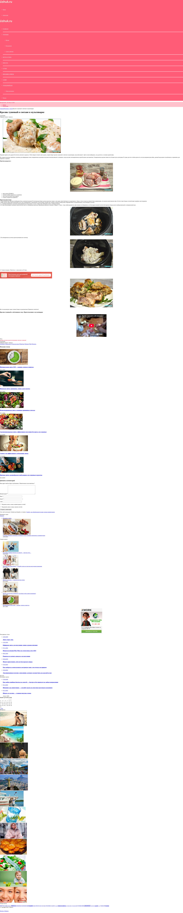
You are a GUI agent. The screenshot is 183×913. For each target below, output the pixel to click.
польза (56, 905)
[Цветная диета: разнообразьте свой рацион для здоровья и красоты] (12, 472)
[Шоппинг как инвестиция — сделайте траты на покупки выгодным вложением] (11, 565)
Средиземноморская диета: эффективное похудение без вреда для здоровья (23, 432)
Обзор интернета (10, 91)
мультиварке (14, 340)
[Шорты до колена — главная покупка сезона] (11, 578)
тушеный (24, 340)
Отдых (5, 68)
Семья (5, 79)
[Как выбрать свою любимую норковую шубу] (13, 838)
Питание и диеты (8, 74)
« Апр (1, 708)
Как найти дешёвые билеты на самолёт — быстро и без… (17, 552)
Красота (5, 62)
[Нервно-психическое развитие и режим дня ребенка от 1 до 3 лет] (13, 886)
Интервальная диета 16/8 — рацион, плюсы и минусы (17, 367)
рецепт (87, 905)
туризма (106, 905)
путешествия (80, 905)
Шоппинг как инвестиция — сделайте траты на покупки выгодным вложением (22, 566)
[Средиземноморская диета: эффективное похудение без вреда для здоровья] (11, 429)
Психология (9, 45)
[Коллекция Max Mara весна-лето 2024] (14, 758)
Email (2, 499)
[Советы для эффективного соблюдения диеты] (14, 450)
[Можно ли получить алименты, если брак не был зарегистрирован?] (10, 592)
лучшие (30, 905)
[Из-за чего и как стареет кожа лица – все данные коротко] (13, 902)
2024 (1, 905)
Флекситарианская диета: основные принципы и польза (17, 410)
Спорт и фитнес (10, 51)
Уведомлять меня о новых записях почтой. (12, 507)
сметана (19, 340)
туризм (102, 905)
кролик (2, 340)
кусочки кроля (7, 340)
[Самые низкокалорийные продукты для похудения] (13, 870)
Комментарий (4, 493)
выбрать (9, 905)
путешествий (74, 905)
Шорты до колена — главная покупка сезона (14, 580)
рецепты (92, 905)
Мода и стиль (7, 57)
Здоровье (6, 34)
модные (44, 905)
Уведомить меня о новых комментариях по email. (14, 504)
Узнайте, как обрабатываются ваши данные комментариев (40, 512)
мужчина (48, 905)
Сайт (1, 501)
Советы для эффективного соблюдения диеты (14, 453)
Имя (1, 496)
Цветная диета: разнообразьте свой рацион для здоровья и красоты (21, 475)
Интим (7, 40)
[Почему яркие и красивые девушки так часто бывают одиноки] (13, 725)
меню (34, 905)
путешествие (69, 905)
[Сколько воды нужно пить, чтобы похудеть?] (13, 822)
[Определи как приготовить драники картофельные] (13, 854)
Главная (2, 108)
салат (96, 905)
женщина (18, 905)
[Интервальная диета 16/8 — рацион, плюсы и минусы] (14, 364)
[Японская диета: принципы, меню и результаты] (12, 386)
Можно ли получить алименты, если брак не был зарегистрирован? (19, 593)
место (40, 905)
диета (13, 905)
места (37, 905)
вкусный (5, 905)
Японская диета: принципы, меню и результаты (15, 388)
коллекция (24, 905)
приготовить (62, 905)
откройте (53, 905)
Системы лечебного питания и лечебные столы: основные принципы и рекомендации (24, 535)
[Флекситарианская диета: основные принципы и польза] (12, 407)
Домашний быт (8, 85)
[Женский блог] (6, 2)
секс (99, 905)
